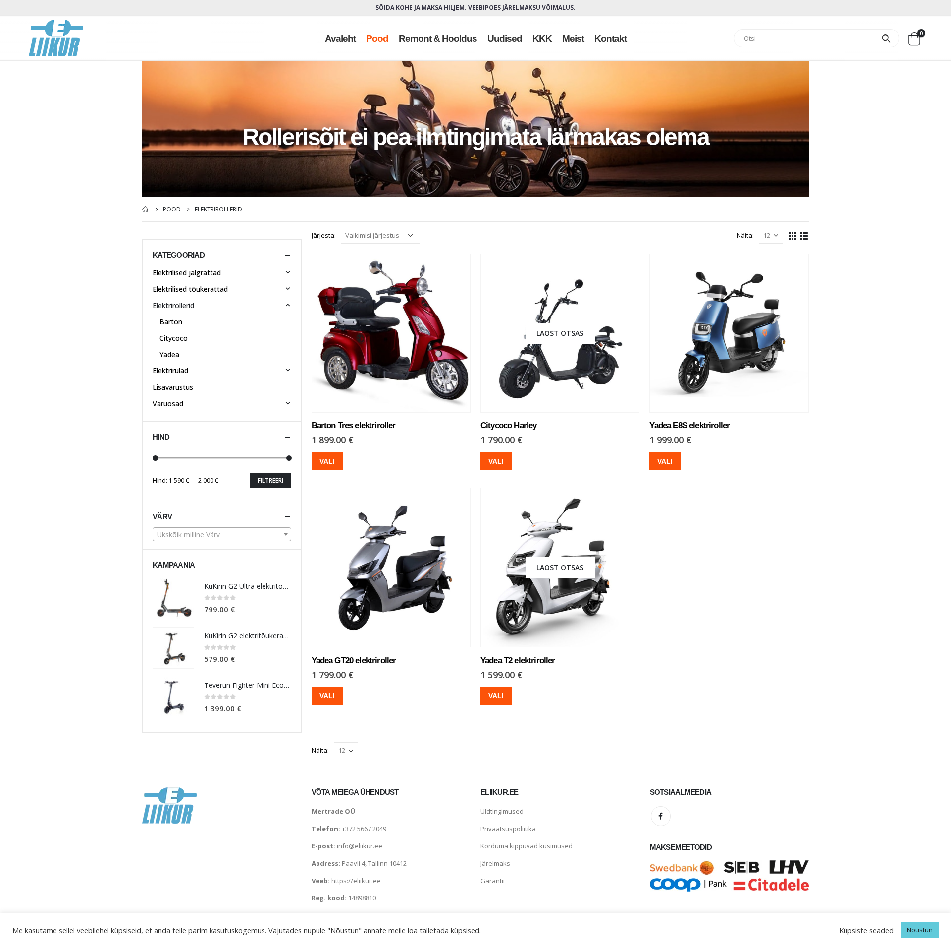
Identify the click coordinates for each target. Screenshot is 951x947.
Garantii (492, 880)
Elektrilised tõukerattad (190, 289)
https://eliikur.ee (356, 880)
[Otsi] (886, 38)
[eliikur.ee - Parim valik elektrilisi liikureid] (56, 38)
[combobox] (222, 534)
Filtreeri (270, 480)
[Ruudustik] (792, 235)
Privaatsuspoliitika (508, 828)
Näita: (745, 235)
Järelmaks (495, 863)
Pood (377, 38)
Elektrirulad (170, 370)
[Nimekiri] (804, 235)
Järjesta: (324, 235)
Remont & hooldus (438, 38)
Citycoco (173, 338)
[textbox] (222, 535)
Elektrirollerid (173, 305)
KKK (542, 38)
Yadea (169, 354)
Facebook (661, 816)
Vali (327, 461)
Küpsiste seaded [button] (866, 930)
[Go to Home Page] (145, 209)
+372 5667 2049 (364, 828)
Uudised (504, 38)
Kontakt (610, 38)
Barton (170, 321)
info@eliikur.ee (359, 846)
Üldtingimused (502, 811)
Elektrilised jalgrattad (187, 272)
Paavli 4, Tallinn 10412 (374, 863)
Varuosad (168, 403)
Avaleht (340, 38)
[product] (391, 333)
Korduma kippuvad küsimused (526, 846)
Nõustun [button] (920, 929)
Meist (573, 38)
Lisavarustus (173, 387)
